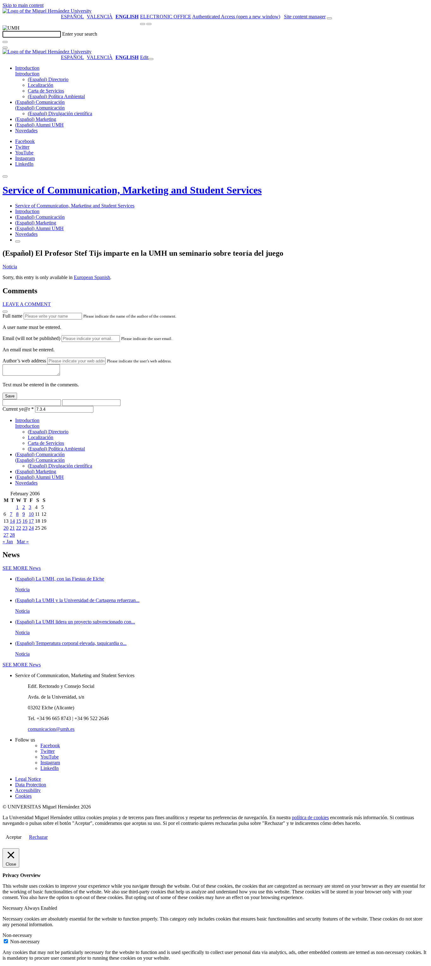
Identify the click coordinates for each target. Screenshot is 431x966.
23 (24, 528)
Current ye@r (18, 409)
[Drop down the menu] (148, 24)
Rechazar (38, 837)
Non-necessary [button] (17, 935)
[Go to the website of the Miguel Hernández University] (47, 11)
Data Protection (30, 784)
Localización (40, 85)
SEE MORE (22, 568)
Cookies (23, 796)
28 (12, 535)
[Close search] (5, 48)
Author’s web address (24, 360)
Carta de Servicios (46, 90)
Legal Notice (28, 779)
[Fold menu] (150, 59)
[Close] (5, 312)
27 (6, 535)
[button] (27, 73)
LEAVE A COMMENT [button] (27, 304)
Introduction (27, 68)
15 (18, 521)
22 (18, 528)
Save (10, 396)
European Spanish (92, 277)
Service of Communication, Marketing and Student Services (132, 190)
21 (12, 528)
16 (24, 521)
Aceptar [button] (13, 837)
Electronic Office (165, 16)
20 (6, 528)
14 (12, 521)
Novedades (26, 130)
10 (31, 514)
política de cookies (310, 817)
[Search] (5, 42)
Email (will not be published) (31, 338)
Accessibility (28, 790)
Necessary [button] (13, 908)
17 (31, 521)
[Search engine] (329, 18)
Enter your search (79, 34)
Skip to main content (23, 5)
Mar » (23, 541)
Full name (12, 316)
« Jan (8, 541)
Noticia (10, 266)
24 (31, 528)
